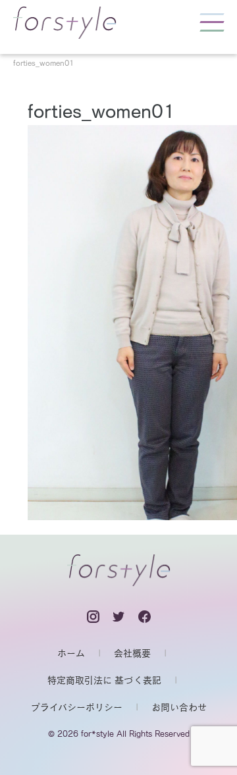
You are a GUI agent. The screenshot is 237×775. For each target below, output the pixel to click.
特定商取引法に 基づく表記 (104, 680)
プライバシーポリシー (76, 707)
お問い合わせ (179, 707)
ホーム (71, 653)
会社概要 (132, 653)
